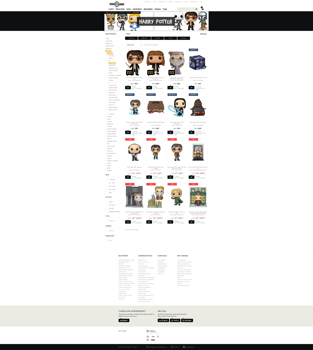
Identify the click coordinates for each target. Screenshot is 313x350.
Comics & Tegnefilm (114, 100)
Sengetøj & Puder (112, 141)
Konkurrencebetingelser (184, 274)
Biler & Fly (110, 151)
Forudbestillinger (114, 212)
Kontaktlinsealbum (144, 301)
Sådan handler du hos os (145, 295)
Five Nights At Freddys (115, 75)
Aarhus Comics (123, 280)
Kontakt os (141, 260)
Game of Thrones (113, 78)
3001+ (110, 193)
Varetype (121, 12)
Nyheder (158, 9)
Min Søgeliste (162, 268)
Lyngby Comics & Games (125, 282)
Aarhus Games (123, 278)
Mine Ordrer (161, 270)
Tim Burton (112, 66)
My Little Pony (112, 90)
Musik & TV (112, 105)
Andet (109, 158)
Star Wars (109, 41)
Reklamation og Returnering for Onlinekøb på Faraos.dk (146, 268)
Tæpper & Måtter (112, 134)
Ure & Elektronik (111, 153)
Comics (111, 9)
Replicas (109, 148)
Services (162, 256)
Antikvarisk (120, 9)
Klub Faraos (147, 2)
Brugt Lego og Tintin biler (146, 283)
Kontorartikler (111, 146)
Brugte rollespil (143, 285)
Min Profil (161, 262)
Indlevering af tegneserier (146, 278)
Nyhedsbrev (161, 272)
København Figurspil (125, 266)
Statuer (109, 117)
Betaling (140, 264)
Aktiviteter (122, 297)
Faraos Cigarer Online (125, 295)
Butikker (155, 2)
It (109, 83)
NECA (108, 168)
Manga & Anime (113, 110)
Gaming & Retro (113, 107)
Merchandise (114, 12)
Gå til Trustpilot (122, 331)
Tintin (107, 39)
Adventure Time (113, 68)
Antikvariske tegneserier (146, 280)
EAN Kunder (141, 276)
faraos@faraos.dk (189, 347)
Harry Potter (136, 12)
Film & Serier (112, 102)
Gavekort (185, 2)
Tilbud (110, 202)
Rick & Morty (112, 95)
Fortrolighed (142, 272)
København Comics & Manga (127, 260)
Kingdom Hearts (113, 88)
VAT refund (141, 297)
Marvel (110, 58)
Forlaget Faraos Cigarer (184, 280)
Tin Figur (109, 121)
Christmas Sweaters (112, 161)
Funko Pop (128, 12)
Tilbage (128, 33)
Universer (109, 48)
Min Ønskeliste (162, 264)
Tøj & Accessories (112, 129)
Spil (108, 143)
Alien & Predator (113, 70)
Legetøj (109, 156)
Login (201, 2)
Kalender (170, 2)
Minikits (109, 166)
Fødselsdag (180, 276)
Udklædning (148, 9)
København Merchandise (126, 274)
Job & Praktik (181, 260)
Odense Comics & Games (126, 276)
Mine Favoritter (162, 266)
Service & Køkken (111, 131)
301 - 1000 (111, 183)
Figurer (109, 119)
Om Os (179, 278)
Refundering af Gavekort (145, 299)
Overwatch (112, 92)
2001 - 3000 (111, 189)
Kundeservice (177, 2)
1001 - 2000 (111, 186)
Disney (110, 73)
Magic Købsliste (143, 282)
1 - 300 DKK (111, 180)
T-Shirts (109, 126)
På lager (111, 208)
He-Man (111, 80)
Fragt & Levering (143, 262)
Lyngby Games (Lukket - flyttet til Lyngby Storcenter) (125, 289)
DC (109, 61)
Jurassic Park (112, 85)
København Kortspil (125, 268)
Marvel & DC (109, 43)
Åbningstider (162, 2)
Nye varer (111, 205)
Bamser (109, 139)
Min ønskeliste (194, 2)
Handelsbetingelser (144, 274)
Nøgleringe (110, 124)
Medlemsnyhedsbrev (183, 285)
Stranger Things (113, 97)
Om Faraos (182, 256)
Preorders (109, 170)
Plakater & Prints (111, 136)
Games (129, 9)
